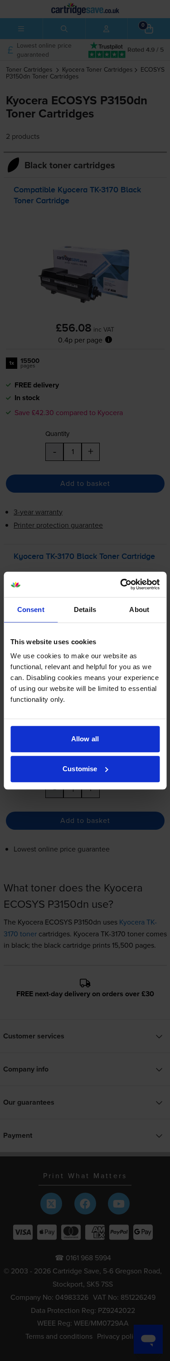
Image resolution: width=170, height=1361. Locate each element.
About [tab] (139, 609)
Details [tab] (85, 609)
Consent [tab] (30, 609)
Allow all (85, 739)
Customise (80, 769)
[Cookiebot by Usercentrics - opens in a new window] (121, 584)
